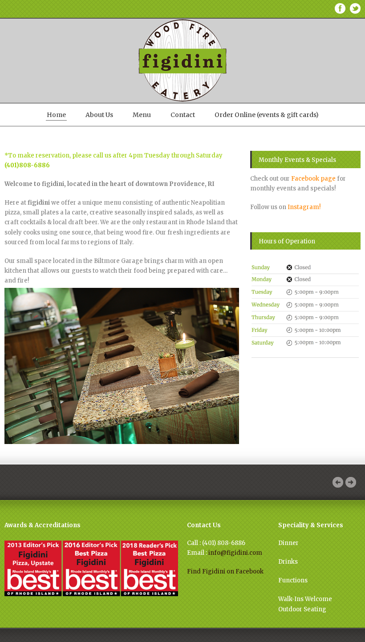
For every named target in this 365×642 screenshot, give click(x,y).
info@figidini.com (235, 553)
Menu (142, 115)
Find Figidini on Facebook (225, 571)
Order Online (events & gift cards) (267, 115)
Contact (182, 115)
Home (56, 115)
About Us (99, 115)
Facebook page (313, 178)
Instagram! (304, 207)
